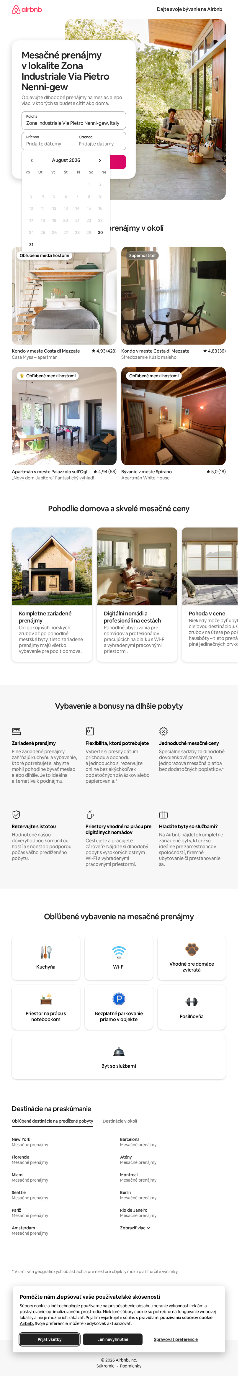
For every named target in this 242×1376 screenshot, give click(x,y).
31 (31, 244)
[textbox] (47, 143)
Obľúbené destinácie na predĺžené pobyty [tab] (52, 1121)
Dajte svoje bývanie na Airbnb (189, 9)
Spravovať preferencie (176, 1339)
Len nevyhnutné (112, 1339)
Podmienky (130, 1366)
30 (100, 232)
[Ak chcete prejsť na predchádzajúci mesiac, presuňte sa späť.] (32, 160)
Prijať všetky (49, 1339)
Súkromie (106, 1366)
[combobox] (73, 123)
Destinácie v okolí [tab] (120, 1121)
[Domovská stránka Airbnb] (27, 9)
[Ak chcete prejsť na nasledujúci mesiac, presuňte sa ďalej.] (100, 160)
